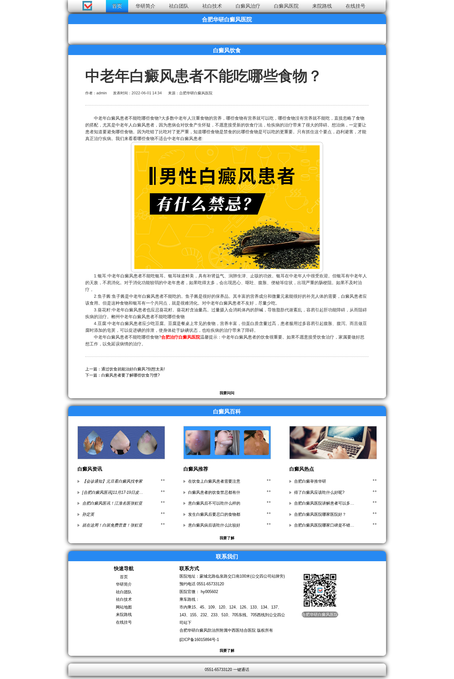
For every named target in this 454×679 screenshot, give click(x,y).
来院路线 (322, 6)
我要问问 (227, 393)
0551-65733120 (210, 584)
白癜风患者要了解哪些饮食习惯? (130, 375)
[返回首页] (11, 4)
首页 (117, 6)
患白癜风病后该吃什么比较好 (214, 525)
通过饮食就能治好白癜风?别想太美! (133, 369)
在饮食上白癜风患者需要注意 (214, 481)
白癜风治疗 (248, 6)
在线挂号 (355, 6)
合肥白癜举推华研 (310, 481)
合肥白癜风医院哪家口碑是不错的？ (324, 525)
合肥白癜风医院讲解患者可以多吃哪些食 (324, 503)
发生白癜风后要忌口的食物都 (214, 514)
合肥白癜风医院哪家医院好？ (320, 514)
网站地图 (124, 607)
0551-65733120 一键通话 (227, 669)
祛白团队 (179, 6)
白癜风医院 (286, 6)
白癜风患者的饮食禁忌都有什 (214, 492)
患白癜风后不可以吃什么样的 (214, 503)
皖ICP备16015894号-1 (199, 639)
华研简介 (145, 6)
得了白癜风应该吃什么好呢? (319, 492)
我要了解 (227, 538)
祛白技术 (212, 6)
